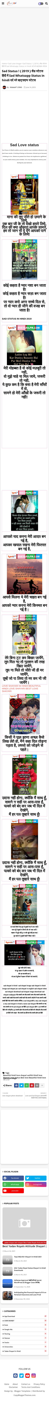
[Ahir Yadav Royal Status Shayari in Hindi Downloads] (8, 1271)
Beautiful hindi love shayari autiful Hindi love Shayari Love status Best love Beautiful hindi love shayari (24, 1075)
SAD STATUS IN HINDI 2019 (17, 319)
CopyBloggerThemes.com (25, 1395)
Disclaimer (13, 1387)
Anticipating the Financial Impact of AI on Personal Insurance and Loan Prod (30, 1293)
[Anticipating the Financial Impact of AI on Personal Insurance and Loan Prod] (8, 1295)
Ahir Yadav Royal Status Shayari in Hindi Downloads (30, 1269)
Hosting (25, 1334)
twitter (37, 1178)
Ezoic (25, 1325)
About (15, 1384)
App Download (25, 1316)
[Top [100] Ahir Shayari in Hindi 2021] (8, 1260)
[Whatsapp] (26, 1085)
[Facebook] (16, 1085)
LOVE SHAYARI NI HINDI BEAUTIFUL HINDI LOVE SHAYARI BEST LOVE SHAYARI (21, 688)
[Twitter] (21, 1085)
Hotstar (25, 1338)
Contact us (25, 1384)
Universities (25, 1347)
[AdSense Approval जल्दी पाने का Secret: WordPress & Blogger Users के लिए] (8, 1283)
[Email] (37, 1085)
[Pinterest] (32, 1085)
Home (4, 63)
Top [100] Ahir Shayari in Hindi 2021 (28, 1257)
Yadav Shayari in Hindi (25, 1351)
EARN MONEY (25, 1321)
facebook (15, 1178)
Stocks (25, 1342)
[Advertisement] (24, 34)
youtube (15, 1190)
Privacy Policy (39, 1384)
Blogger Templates (22, 1391)
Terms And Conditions (30, 1387)
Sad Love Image (14, 63)
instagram (37, 1184)
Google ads (25, 1329)
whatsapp (15, 1184)
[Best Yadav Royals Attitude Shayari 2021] (24, 1223)
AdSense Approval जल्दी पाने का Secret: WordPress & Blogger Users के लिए (28, 1281)
